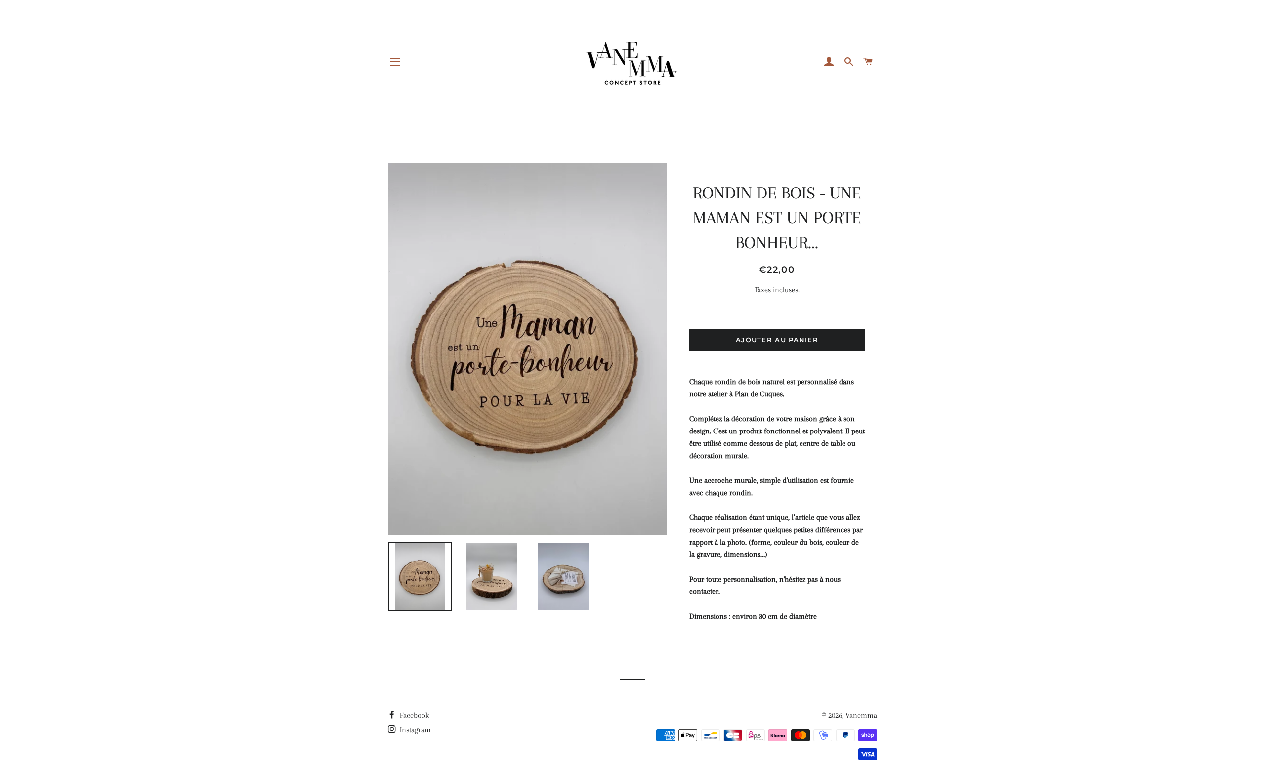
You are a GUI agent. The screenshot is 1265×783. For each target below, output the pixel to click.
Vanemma (861, 715)
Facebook (413, 715)
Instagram (414, 729)
